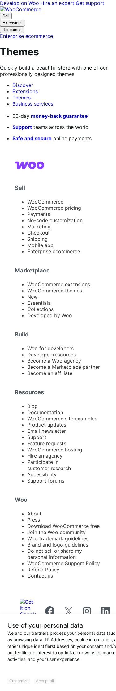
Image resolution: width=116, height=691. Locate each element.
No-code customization (55, 220)
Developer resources (51, 354)
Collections (40, 309)
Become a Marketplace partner (63, 367)
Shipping (37, 239)
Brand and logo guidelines (57, 545)
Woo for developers (50, 348)
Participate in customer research (49, 465)
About (34, 513)
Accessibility (42, 474)
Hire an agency (44, 456)
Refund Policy (43, 569)
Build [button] (22, 334)
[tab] (22, 85)
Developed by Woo (49, 315)
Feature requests (46, 443)
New (32, 297)
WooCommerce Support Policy (63, 563)
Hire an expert (58, 3)
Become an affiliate (49, 373)
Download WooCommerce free (63, 526)
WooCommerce (45, 202)
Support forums (45, 481)
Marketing (39, 226)
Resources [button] (29, 392)
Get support (90, 3)
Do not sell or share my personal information (54, 554)
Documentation (45, 412)
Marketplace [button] (32, 270)
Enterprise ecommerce (53, 251)
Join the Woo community (56, 532)
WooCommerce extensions (58, 284)
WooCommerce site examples (62, 418)
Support (22, 127)
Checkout (38, 233)
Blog (32, 406)
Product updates (46, 425)
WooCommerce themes (54, 290)
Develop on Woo (20, 3)
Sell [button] (20, 187)
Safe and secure (32, 138)
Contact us (40, 576)
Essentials (38, 303)
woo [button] (21, 499)
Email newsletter (46, 431)
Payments (38, 214)
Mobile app (40, 245)
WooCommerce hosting (54, 449)
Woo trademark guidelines (57, 538)
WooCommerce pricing (54, 208)
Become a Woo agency (54, 361)
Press (33, 520)
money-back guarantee (59, 116)
